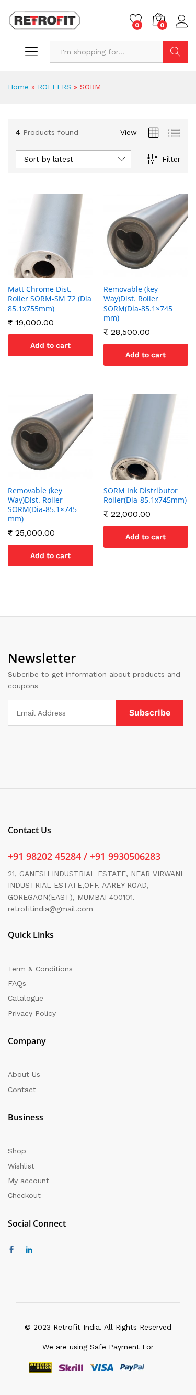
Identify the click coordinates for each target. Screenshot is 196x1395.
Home (18, 87)
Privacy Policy (32, 1013)
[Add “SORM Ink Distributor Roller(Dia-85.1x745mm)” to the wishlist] (158, 473)
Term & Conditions (40, 969)
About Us (24, 1074)
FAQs (17, 983)
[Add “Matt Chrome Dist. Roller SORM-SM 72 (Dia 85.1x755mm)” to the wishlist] (62, 272)
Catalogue (25, 998)
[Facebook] (11, 1250)
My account (28, 1180)
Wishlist (21, 1166)
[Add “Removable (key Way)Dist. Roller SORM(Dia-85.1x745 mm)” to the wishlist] (158, 272)
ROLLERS (54, 87)
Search (175, 52)
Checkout (24, 1195)
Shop (17, 1151)
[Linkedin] (29, 1250)
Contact (22, 1089)
